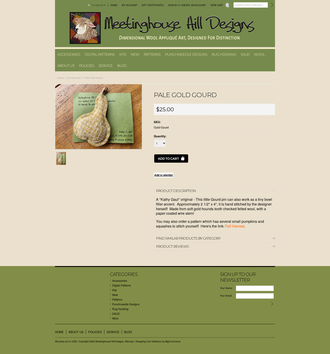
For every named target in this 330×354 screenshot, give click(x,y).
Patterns (152, 54)
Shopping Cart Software (148, 341)
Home (113, 5)
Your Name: (226, 288)
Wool (259, 54)
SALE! (245, 54)
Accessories (68, 54)
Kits (122, 54)
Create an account (193, 5)
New (135, 54)
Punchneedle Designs (186, 54)
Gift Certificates (153, 5)
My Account (129, 5)
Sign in (172, 5)
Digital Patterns (100, 54)
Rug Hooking (224, 54)
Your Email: (226, 295)
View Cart (216, 5)
